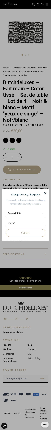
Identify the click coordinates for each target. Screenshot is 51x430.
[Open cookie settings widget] (4, 426)
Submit (25, 233)
